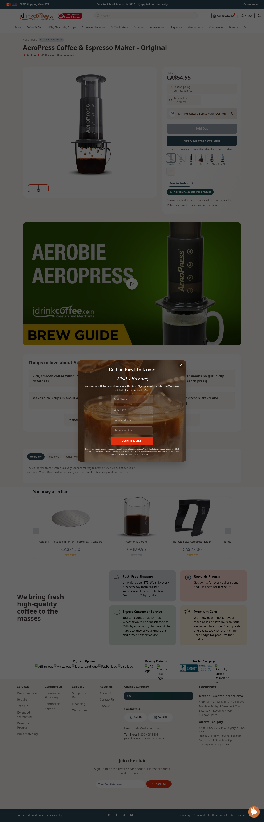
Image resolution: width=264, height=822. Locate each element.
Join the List (132, 440)
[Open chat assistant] (254, 812)
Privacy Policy (133, 454)
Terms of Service (148, 454)
